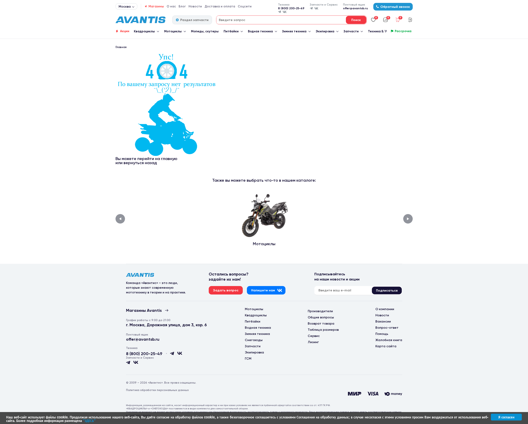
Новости (195, 6)
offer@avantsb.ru (355, 8)
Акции (124, 31)
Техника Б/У (377, 31)
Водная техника (260, 31)
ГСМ (248, 358)
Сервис (314, 336)
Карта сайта (385, 346)
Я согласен (506, 417)
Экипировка (325, 31)
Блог (182, 6)
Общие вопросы (321, 317)
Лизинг (313, 342)
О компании (384, 309)
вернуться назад (140, 162)
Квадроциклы (144, 31)
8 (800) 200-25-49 (291, 8)
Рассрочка (403, 31)
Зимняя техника (294, 31)
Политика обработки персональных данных (157, 390)
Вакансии (383, 321)
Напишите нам (263, 290)
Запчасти (351, 31)
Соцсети (245, 6)
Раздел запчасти (194, 20)
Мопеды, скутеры (205, 31)
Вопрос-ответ (386, 328)
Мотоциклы (173, 31)
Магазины (156, 6)
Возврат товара (321, 323)
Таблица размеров (323, 330)
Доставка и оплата (220, 6)
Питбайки (231, 31)
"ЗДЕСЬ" (89, 420)
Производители (320, 311)
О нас (171, 6)
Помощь (381, 334)
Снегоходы (254, 340)
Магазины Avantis (144, 310)
